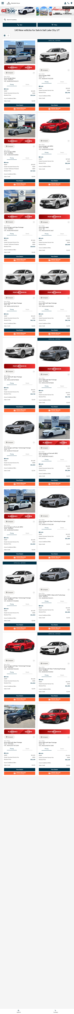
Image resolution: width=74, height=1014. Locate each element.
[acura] (8, 3)
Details (27, 84)
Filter (55, 25)
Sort (21, 25)
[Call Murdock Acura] (68, 3)
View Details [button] (19, 105)
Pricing (12, 84)
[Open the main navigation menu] (2, 3)
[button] (7, 11)
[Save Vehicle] (33, 73)
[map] (71, 3)
